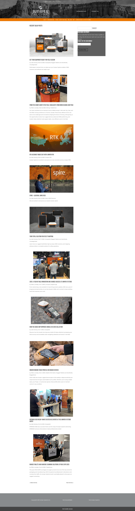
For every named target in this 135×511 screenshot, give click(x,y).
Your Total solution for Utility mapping (41, 236)
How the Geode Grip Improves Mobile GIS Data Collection (46, 327)
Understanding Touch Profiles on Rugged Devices (44, 370)
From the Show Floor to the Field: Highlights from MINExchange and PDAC (51, 105)
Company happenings (51, 284)
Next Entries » (69, 482)
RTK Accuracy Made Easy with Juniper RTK (42, 155)
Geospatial (48, 62)
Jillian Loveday (34, 107)
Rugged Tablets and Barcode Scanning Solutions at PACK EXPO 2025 (49, 464)
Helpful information (51, 372)
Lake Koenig (34, 62)
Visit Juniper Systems (94, 500)
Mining (48, 107)
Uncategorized (33, 64)
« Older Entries (33, 482)
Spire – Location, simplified (38, 196)
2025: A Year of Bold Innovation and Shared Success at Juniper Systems (51, 282)
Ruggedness (33, 375)
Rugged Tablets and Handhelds (59, 62)
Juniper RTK (48, 157)
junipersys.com (81, 11)
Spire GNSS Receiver (50, 198)
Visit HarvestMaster (67, 500)
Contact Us (94, 11)
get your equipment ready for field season (42, 60)
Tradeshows (53, 107)
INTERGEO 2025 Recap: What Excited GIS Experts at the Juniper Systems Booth (50, 421)
